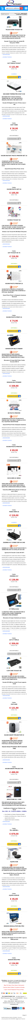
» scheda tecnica (7, 57)
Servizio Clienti (7, 987)
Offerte (12, 987)
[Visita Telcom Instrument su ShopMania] (7, 1008)
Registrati (13, 989)
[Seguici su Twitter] (21, 1008)
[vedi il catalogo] (26, 9)
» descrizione (6, 54)
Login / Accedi (7, 989)
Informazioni (21, 985)
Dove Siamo (15, 985)
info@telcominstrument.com (9, 1002)
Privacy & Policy (20, 989)
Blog (5, 985)
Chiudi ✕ (25, 1015)
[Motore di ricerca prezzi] (14, 1008)
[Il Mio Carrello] (2, 9)
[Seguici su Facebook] (18, 1008)
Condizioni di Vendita (19, 987)
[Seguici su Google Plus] (23, 1008)
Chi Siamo (9, 985)
